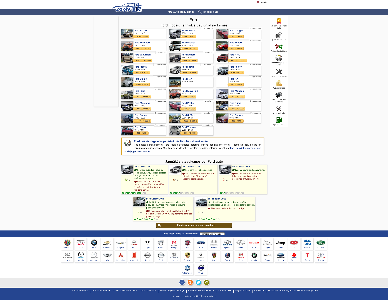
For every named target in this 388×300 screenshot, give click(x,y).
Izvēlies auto (210, 11)
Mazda (81, 260)
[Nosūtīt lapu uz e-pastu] (206, 282)
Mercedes (94, 260)
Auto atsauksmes (183, 11)
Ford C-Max (188, 30)
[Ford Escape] (175, 46)
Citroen (134, 247)
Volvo (200, 273)
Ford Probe (188, 103)
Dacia (160, 247)
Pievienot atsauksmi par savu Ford (196, 225)
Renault (200, 260)
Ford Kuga (139, 90)
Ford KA (233, 78)
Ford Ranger (141, 115)
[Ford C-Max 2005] (225, 170)
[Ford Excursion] (127, 58)
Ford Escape (188, 42)
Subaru (281, 260)
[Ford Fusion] (222, 70)
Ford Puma (235, 103)
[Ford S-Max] (175, 118)
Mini (107, 260)
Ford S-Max (188, 115)
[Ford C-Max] (175, 34)
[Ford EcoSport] (127, 46)
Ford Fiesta (140, 66)
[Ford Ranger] (127, 118)
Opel (161, 260)
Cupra (147, 247)
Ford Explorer (189, 54)
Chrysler (120, 247)
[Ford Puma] (222, 106)
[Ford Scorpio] (222, 118)
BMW (94, 247)
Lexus (67, 260)
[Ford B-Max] (127, 34)
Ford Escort (235, 42)
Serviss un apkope (279, 76)
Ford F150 (234, 54)
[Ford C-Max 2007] (127, 170)
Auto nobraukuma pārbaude (278, 100)
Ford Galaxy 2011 (155, 198)
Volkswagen (187, 273)
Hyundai (227, 247)
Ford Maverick (190, 90)
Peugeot (174, 260)
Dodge (174, 247)
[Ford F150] (222, 58)
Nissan (147, 260)
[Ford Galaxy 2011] (139, 202)
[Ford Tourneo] (175, 130)
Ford (201, 247)
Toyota (321, 260)
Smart (267, 260)
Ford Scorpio (236, 115)
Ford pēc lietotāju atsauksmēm (171, 141)
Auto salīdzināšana (279, 51)
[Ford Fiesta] (127, 70)
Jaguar (267, 247)
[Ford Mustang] (127, 106)
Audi (81, 247)
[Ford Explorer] (175, 58)
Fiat (187, 247)
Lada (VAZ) (307, 247)
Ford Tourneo (189, 127)
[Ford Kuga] (127, 94)
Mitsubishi (120, 260)
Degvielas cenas (279, 124)
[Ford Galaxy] (127, 82)
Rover (214, 260)
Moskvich (134, 260)
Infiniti (240, 247)
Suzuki (294, 260)
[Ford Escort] (222, 46)
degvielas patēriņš (278, 64)
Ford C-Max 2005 (241, 166)
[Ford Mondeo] (222, 94)
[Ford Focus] (175, 70)
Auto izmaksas (279, 88)
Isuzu (254, 247)
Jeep (281, 247)
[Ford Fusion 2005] (201, 202)
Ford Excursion (142, 54)
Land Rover (321, 247)
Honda (214, 247)
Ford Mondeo (236, 90)
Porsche (187, 260)
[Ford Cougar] (222, 34)
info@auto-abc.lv (207, 296)
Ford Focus (188, 66)
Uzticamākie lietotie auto (279, 27)
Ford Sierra (140, 127)
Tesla (307, 260)
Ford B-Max (140, 30)
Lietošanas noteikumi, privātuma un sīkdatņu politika (293, 291)
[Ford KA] (222, 82)
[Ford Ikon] (175, 82)
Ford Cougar (236, 30)
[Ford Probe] (175, 106)
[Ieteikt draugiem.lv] (190, 282)
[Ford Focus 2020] (175, 170)
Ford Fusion (235, 66)
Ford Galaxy (140, 78)
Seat (241, 260)
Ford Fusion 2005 (217, 198)
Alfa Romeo (67, 247)
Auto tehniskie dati (101, 291)
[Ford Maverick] (175, 94)
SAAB (227, 260)
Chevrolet (107, 247)
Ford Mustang (142, 103)
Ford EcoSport (142, 42)
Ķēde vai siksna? (279, 39)
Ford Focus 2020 (191, 166)
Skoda (254, 260)
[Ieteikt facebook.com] (182, 282)
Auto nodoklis (279, 113)
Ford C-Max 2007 (143, 166)
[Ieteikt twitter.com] (198, 282)
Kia (294, 247)
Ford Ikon (187, 78)
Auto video (259, 291)
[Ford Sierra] (127, 130)
